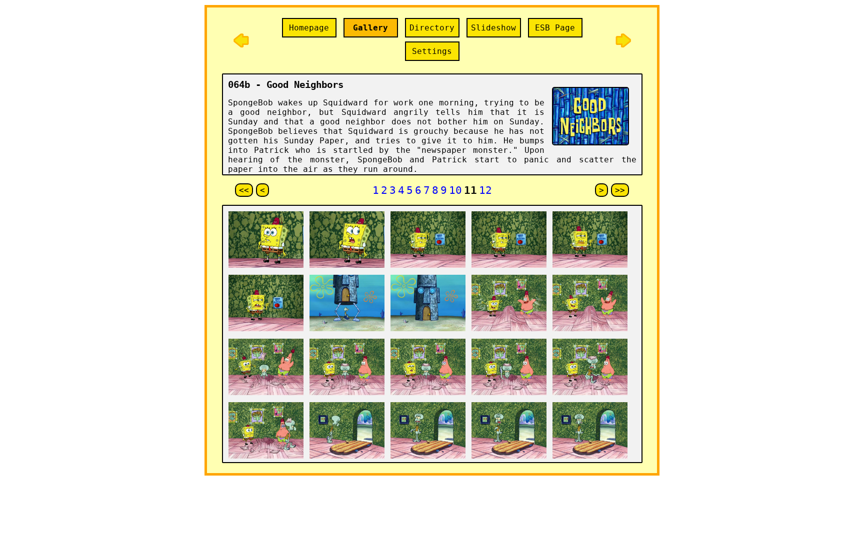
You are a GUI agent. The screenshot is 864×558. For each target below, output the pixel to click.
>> (620, 190)
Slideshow (493, 27)
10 (455, 190)
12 (485, 190)
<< (244, 190)
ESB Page (555, 27)
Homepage (309, 27)
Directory (432, 27)
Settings (432, 51)
